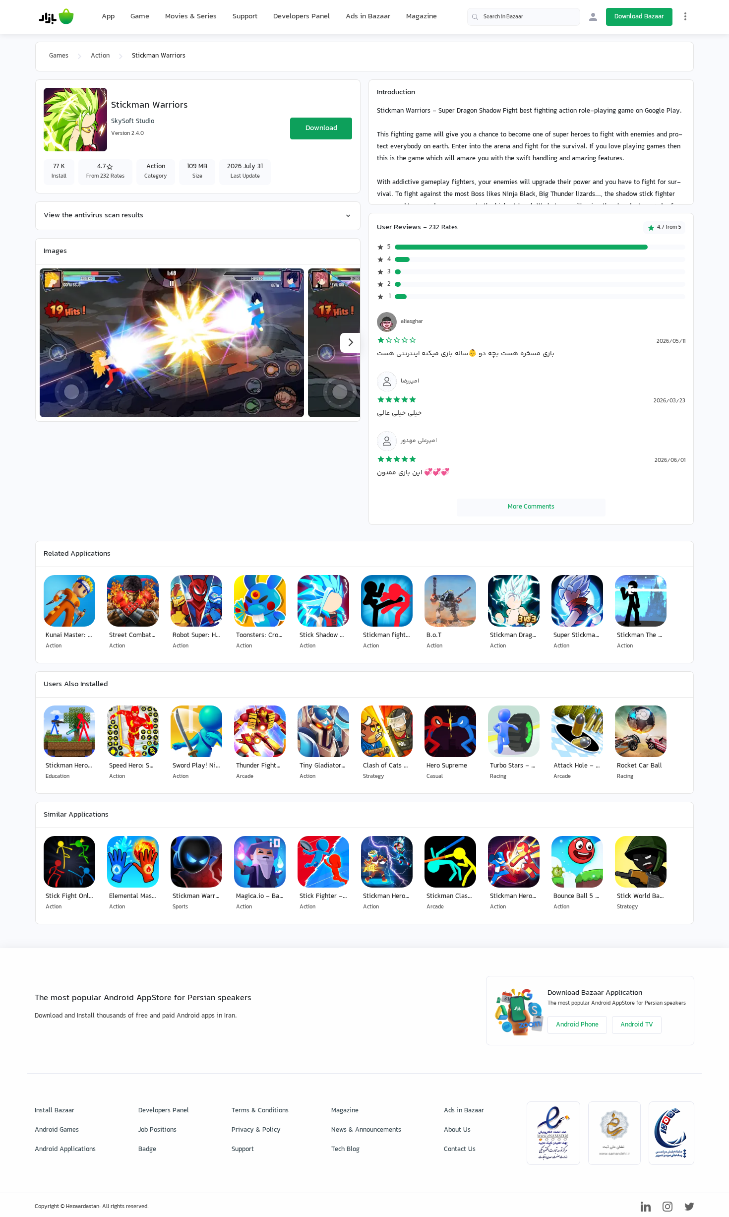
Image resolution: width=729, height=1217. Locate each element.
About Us (457, 1130)
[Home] (56, 16)
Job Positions (157, 1130)
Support (245, 16)
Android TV (636, 1025)
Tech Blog (345, 1149)
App (108, 17)
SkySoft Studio (132, 121)
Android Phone (577, 1025)
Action (100, 56)
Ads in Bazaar (368, 16)
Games (58, 56)
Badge (147, 1149)
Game (139, 17)
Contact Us (460, 1149)
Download (321, 128)
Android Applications (65, 1149)
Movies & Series (191, 16)
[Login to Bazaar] (593, 17)
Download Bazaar (639, 16)
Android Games (57, 1130)
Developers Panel (301, 16)
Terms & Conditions (260, 1110)
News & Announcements (366, 1130)
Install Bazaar (54, 1110)
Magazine (421, 16)
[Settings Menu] (685, 16)
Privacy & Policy (256, 1130)
